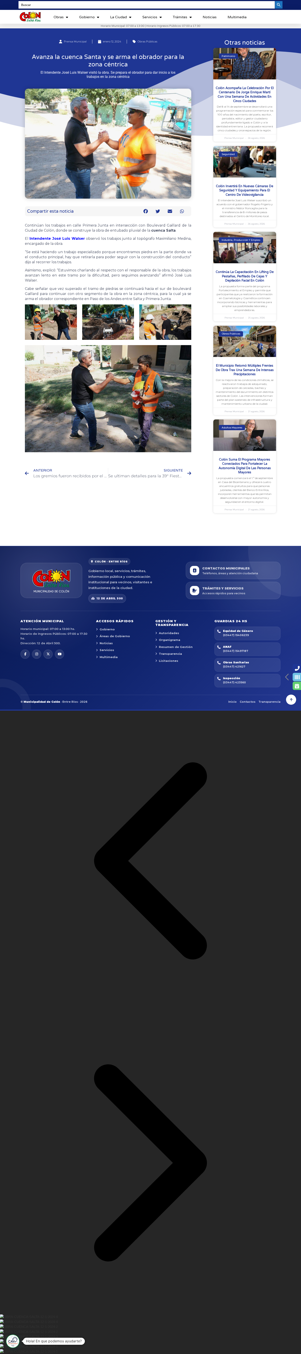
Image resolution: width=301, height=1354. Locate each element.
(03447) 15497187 (235, 651)
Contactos (247, 701)
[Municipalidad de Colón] (51, 580)
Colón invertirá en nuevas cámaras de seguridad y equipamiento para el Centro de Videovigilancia (244, 190)
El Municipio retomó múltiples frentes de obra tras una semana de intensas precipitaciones (245, 370)
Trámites (180, 17)
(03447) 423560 (234, 682)
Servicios (149, 17)
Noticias (210, 17)
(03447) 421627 (234, 666)
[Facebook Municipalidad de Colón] (25, 654)
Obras (59, 17)
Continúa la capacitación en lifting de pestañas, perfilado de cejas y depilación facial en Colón (245, 276)
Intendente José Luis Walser (57, 238)
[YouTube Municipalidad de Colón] (59, 654)
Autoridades (169, 633)
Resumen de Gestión (176, 647)
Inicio (232, 701)
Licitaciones (168, 660)
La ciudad (118, 17)
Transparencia (170, 653)
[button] (146, 211)
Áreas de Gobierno (115, 636)
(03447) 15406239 (236, 635)
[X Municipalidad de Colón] (48, 654)
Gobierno (87, 17)
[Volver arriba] (291, 700)
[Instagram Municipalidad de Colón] (36, 654)
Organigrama (169, 640)
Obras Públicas (147, 41)
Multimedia (237, 17)
